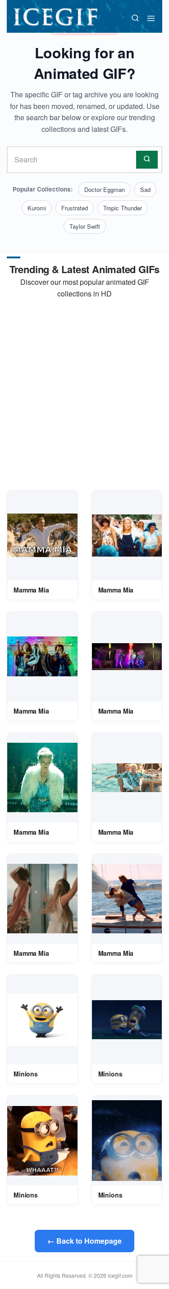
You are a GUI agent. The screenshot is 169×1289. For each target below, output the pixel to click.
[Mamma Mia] (42, 535)
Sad (145, 189)
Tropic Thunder (122, 208)
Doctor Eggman (104, 189)
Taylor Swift (84, 226)
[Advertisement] (84, 395)
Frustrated (74, 208)
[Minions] (42, 1019)
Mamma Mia (31, 589)
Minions (26, 1073)
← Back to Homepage (84, 1241)
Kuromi (36, 208)
